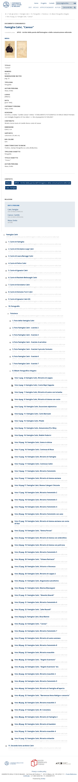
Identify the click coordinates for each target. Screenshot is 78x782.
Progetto (44, 3)
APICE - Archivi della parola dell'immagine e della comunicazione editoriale (42, 183)
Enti (30, 7)
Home (36, 3)
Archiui (43, 779)
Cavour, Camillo (14, 215)
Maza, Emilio (12, 220)
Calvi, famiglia (11, 188)
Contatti (51, 3)
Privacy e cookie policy (39, 771)
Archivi (35, 7)
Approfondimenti (47, 7)
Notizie (58, 7)
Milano (8, 183)
